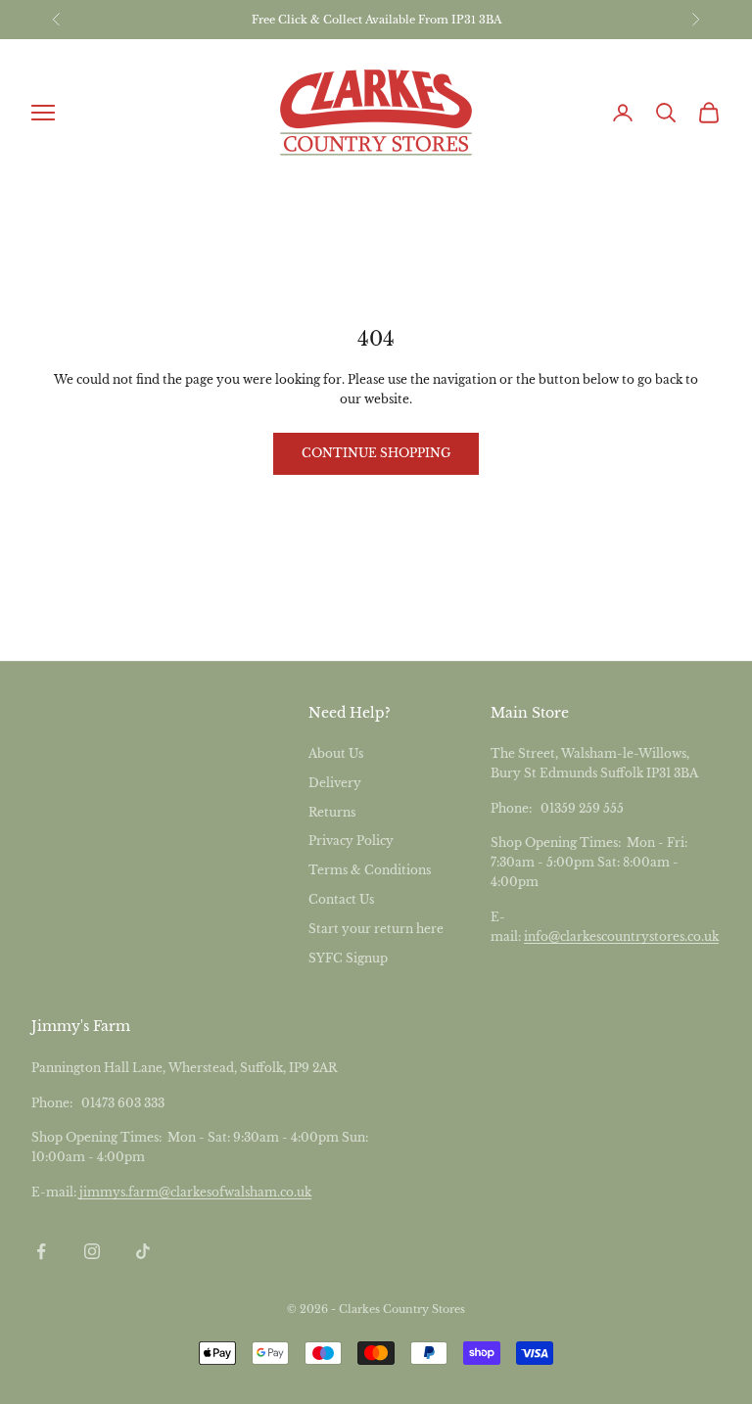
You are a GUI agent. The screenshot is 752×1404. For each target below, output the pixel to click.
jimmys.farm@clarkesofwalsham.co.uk (195, 1192)
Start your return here (376, 928)
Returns (331, 812)
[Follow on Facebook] (41, 1251)
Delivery (334, 782)
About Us (335, 753)
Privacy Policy (351, 840)
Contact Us (341, 899)
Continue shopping (376, 452)
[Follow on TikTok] (143, 1251)
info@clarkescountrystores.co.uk (621, 936)
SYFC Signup (348, 958)
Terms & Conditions (369, 870)
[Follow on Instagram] (92, 1251)
